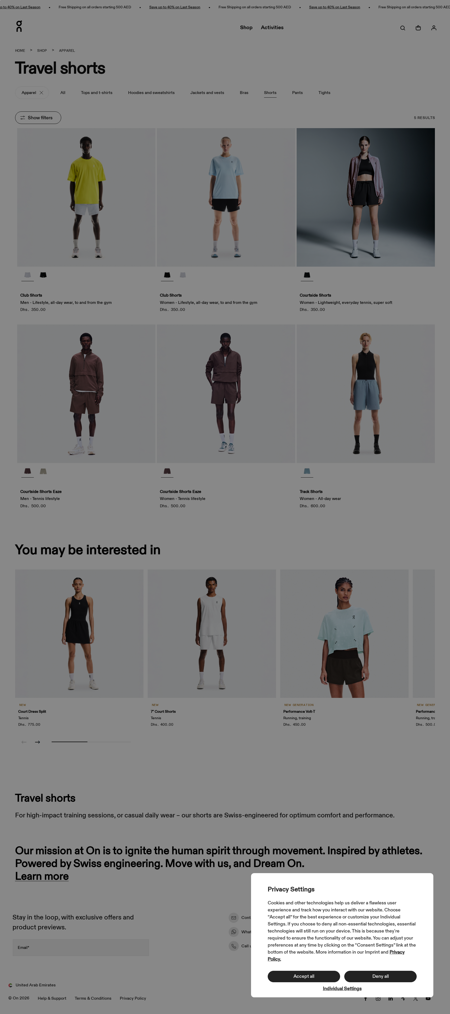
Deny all (380, 976)
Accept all (303, 976)
